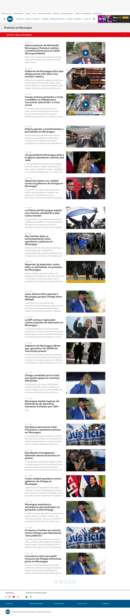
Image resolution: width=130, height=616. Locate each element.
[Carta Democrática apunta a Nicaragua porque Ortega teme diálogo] (85, 301)
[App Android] (31, 597)
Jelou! (114, 20)
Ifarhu (34, 13)
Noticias (19, 19)
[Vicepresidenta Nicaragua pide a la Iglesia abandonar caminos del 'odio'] (85, 162)
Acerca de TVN (82, 603)
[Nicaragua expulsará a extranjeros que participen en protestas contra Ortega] (85, 512)
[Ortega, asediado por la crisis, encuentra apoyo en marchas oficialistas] (85, 383)
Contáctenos (105, 603)
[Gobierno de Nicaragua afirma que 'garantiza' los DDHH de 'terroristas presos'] (85, 353)
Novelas (69, 19)
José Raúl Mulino (18, 13)
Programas (77, 19)
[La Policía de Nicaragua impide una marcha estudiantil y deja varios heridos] (85, 218)
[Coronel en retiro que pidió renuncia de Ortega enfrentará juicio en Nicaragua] (85, 564)
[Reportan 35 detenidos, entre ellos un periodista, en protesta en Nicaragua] (85, 272)
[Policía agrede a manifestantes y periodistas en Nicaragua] (85, 137)
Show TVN (28, 19)
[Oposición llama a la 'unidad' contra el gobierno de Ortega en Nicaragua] (85, 188)
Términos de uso (59, 603)
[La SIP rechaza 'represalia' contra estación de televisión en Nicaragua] (85, 327)
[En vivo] (114, 16)
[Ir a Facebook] (6, 597)
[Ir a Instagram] (10, 597)
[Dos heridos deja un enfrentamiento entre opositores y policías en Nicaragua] (85, 244)
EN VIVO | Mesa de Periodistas (19, 35)
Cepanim (28, 13)
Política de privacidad (36, 603)
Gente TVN (87, 19)
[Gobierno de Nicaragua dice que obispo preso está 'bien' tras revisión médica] (85, 79)
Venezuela (56, 13)
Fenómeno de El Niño (44, 13)
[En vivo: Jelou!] (104, 19)
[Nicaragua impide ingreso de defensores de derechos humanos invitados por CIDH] (85, 409)
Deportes (36, 19)
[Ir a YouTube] (14, 597)
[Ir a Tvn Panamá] (10, 19)
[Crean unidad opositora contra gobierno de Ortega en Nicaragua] (85, 486)
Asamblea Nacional (67, 13)
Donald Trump (97, 13)
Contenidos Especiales (56, 19)
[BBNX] (8, 612)
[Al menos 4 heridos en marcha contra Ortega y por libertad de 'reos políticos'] (85, 538)
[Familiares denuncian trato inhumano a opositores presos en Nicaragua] (85, 434)
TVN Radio (45, 19)
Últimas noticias (6, 13)
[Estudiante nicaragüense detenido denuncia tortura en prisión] (85, 460)
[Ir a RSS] (18, 597)
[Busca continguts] (94, 19)
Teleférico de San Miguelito (83, 13)
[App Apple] (27, 597)
